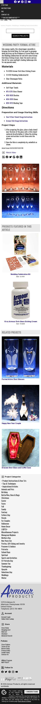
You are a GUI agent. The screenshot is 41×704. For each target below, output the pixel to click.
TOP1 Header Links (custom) (1, 2)
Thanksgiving (6, 566)
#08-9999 (9, 99)
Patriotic (4, 549)
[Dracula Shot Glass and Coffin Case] (20, 448)
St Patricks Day (7, 560)
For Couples (5, 520)
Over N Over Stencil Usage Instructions (19, 117)
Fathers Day (5, 515)
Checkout (4, 634)
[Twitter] (19, 2)
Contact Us (5, 654)
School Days (5, 552)
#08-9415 (9, 103)
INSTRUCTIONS (6, 8)
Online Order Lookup (7, 619)
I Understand (32, 692)
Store (2, 624)
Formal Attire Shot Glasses (13, 379)
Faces (3, 503)
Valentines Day (6, 572)
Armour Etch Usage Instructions (17, 121)
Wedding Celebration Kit (20, 274)
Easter (3, 500)
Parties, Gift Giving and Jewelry (13, 543)
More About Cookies (24, 701)
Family (3, 509)
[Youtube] (29, 2)
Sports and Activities (9, 557)
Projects (8, 25)
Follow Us (2, 667)
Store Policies (5, 645)
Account (2, 613)
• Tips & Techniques (8, 483)
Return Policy (5, 649)
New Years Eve (6, 540)
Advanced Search (6, 636)
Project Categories (2, 477)
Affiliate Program (6, 660)
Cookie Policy (5, 652)
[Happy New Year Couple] (20, 403)
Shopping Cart (5, 630)
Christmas (5, 497)
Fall (2, 506)
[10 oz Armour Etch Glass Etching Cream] (20, 300)
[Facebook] (15, 2)
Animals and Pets (7, 489)
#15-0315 (9, 91)
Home (3, 25)
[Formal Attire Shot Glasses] (20, 357)
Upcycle (4, 569)
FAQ (2, 11)
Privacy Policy (5, 650)
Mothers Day (6, 537)
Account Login (5, 617)
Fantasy (4, 512)
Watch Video (11, 153)
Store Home (5, 628)
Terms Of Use (5, 647)
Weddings (4, 575)
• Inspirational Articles (9, 486)
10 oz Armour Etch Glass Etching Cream (20, 321)
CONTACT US (5, 14)
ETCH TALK (4, 5)
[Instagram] (26, 2)
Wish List (4, 632)
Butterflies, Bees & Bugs (10, 495)
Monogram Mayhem (8, 535)
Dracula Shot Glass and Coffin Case (16, 468)
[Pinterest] (22, 2)
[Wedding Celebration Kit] (20, 252)
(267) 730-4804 (16, 609)
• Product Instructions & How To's (13, 480)
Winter (3, 577)
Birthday (4, 492)
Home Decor (5, 526)
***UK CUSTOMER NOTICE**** (10, 17)
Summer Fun (5, 563)
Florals (3, 517)
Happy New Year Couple (11, 423)
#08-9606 (9, 95)
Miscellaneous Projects (9, 532)
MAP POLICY (5, 662)
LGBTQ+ (4, 529)
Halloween (5, 523)
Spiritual (4, 555)
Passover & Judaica (8, 546)
